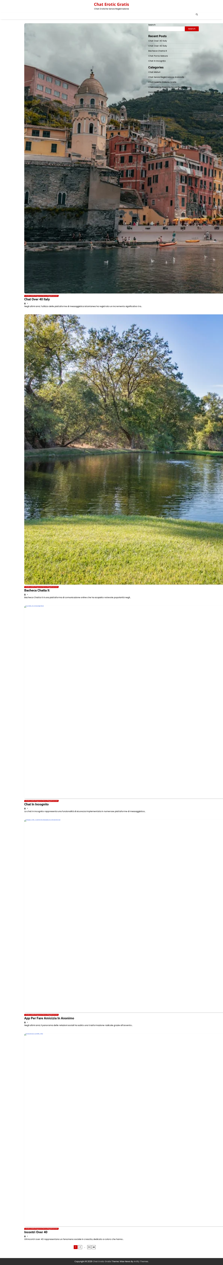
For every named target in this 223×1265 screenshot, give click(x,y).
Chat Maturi (154, 72)
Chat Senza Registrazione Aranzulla (166, 77)
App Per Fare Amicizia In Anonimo (49, 1018)
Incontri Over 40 (35, 1232)
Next (94, 1247)
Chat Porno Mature (158, 55)
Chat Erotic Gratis (111, 4)
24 (89, 1247)
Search (152, 24)
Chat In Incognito (36, 804)
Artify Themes (141, 1261)
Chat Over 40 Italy (37, 299)
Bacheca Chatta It (36, 590)
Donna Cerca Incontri (159, 92)
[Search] (197, 14)
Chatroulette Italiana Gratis (162, 82)
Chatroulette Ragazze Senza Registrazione (41, 296)
